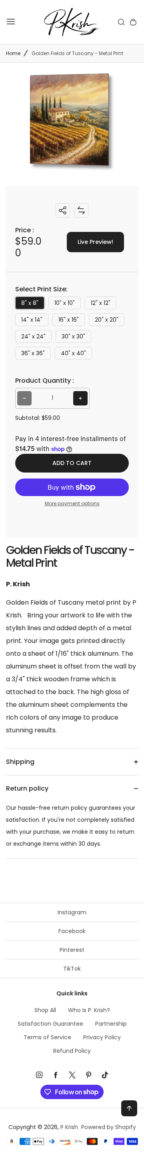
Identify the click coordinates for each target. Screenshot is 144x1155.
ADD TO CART (72, 463)
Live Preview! (95, 242)
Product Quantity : (44, 380)
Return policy (27, 788)
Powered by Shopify (108, 1127)
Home (13, 53)
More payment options (72, 503)
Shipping (20, 761)
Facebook (72, 931)
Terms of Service (47, 1037)
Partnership (111, 1024)
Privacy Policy (102, 1037)
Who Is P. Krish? (89, 1010)
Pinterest (72, 950)
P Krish (69, 1127)
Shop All (45, 1010)
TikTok (72, 969)
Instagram (72, 912)
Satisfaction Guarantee (50, 1024)
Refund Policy (72, 1051)
